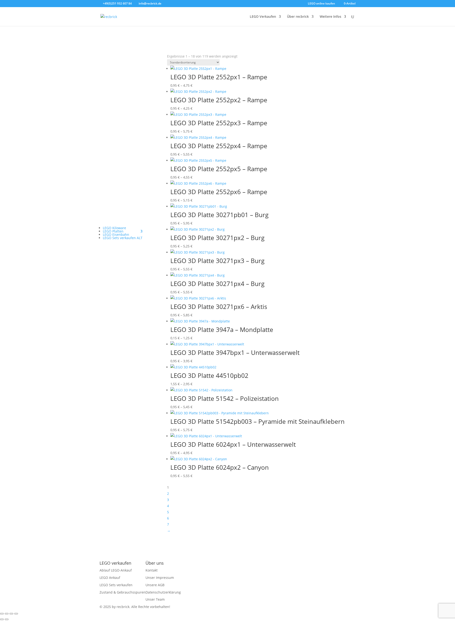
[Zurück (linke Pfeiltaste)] (2, 619)
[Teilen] (11, 613)
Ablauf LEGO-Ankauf (116, 570)
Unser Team (155, 599)
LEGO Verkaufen (263, 17)
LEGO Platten (113, 231)
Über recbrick (298, 17)
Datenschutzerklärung (163, 592)
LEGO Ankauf (110, 577)
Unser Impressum (160, 577)
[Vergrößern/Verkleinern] (2, 613)
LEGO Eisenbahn (116, 234)
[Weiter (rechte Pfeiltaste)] (7, 619)
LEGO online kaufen (321, 3)
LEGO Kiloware (114, 228)
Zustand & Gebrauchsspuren (123, 592)
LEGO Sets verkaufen (116, 585)
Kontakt (152, 570)
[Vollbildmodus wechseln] (7, 613)
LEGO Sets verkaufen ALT (122, 238)
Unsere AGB (155, 585)
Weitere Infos (330, 17)
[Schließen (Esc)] (16, 613)
